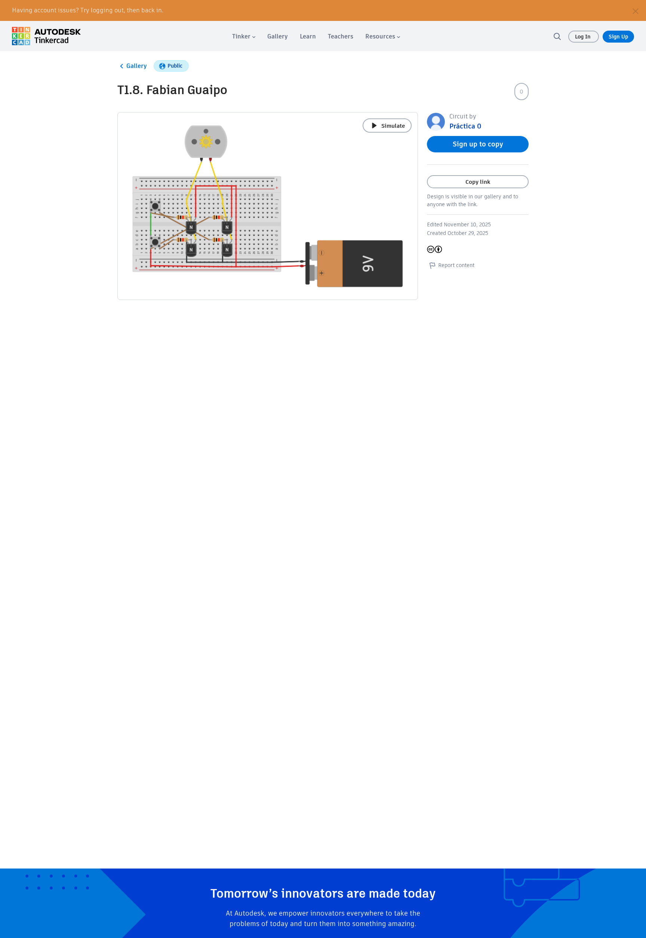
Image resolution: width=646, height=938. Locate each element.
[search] (557, 36)
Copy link (477, 182)
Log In (583, 36)
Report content (456, 265)
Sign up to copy (478, 144)
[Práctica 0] (436, 121)
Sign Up (618, 36)
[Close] (635, 10)
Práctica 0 (465, 126)
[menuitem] (244, 36)
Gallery (136, 66)
